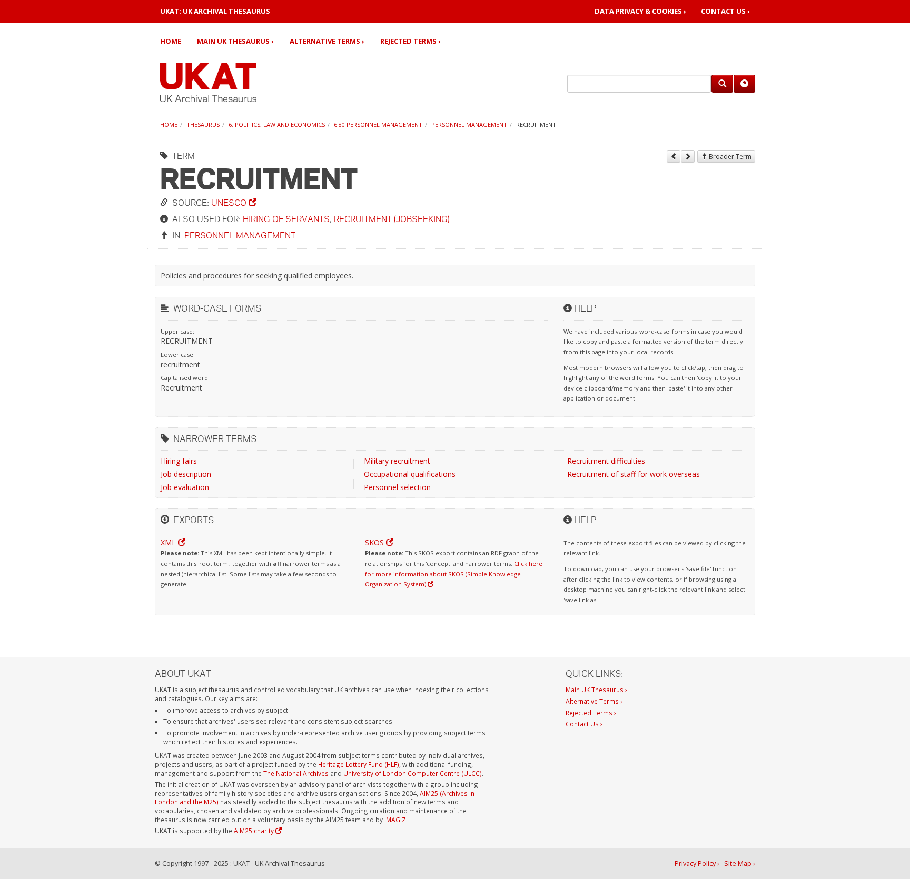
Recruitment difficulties (606, 461)
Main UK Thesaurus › (235, 41)
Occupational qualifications (410, 474)
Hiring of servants (286, 219)
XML (169, 542)
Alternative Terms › (327, 41)
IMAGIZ (395, 819)
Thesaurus (203, 124)
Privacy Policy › (697, 863)
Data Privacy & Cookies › (640, 11)
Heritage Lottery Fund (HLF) (358, 764)
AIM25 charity (254, 830)
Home (170, 41)
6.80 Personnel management (378, 124)
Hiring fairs (179, 461)
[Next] (688, 156)
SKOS (375, 542)
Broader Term (729, 156)
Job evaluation (185, 487)
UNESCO (230, 202)
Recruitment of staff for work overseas (633, 474)
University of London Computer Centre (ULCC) (412, 773)
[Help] (744, 84)
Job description (186, 474)
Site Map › (739, 863)
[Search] (722, 84)
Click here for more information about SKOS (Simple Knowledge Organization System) (453, 574)
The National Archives (296, 773)
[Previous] (673, 156)
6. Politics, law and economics (277, 124)
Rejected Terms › (410, 41)
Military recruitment (397, 461)
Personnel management (469, 124)
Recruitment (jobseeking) (392, 219)
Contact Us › (725, 11)
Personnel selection (397, 487)
